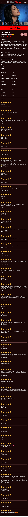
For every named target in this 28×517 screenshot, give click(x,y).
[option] (2, 23)
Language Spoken (5, 34)
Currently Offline (14, 28)
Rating (2, 36)
